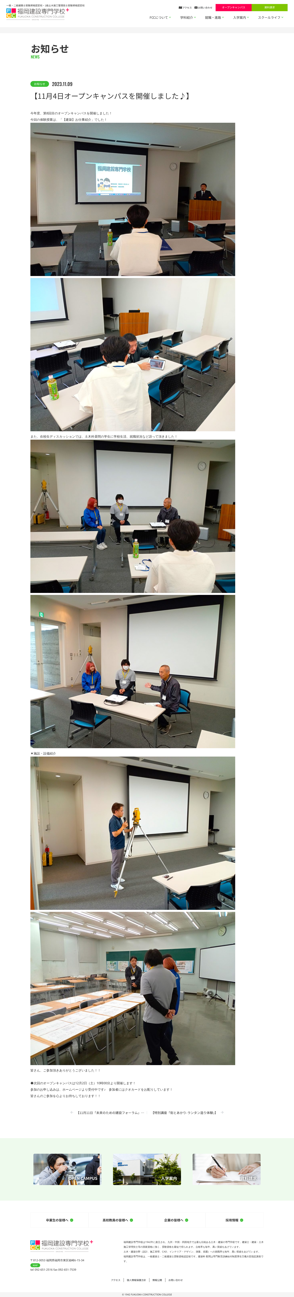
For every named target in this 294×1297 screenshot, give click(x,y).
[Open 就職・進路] (223, 17)
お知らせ (39, 84)
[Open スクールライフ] (282, 17)
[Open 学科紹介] (195, 17)
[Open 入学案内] (248, 17)
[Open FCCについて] (170, 17)
